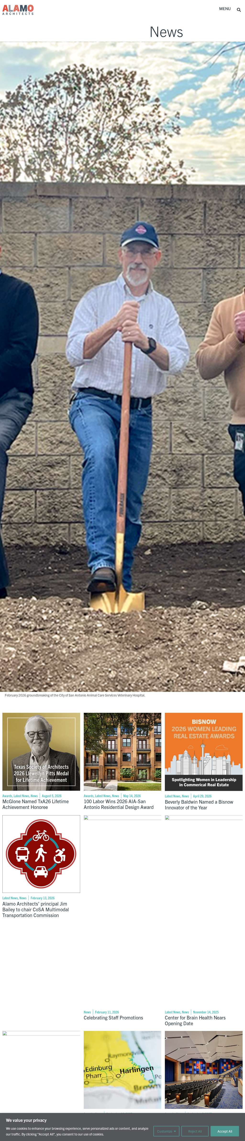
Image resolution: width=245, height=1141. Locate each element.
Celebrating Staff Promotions (113, 1017)
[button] (225, 9)
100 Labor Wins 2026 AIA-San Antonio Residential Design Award (119, 804)
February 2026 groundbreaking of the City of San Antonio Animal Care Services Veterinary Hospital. (75, 695)
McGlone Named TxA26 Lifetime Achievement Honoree (35, 804)
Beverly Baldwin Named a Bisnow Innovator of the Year (199, 804)
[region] (122, 1127)
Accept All (224, 1131)
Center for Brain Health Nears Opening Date (195, 1020)
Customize (164, 1131)
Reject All (195, 1131)
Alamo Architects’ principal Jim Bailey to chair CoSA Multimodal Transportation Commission (35, 909)
